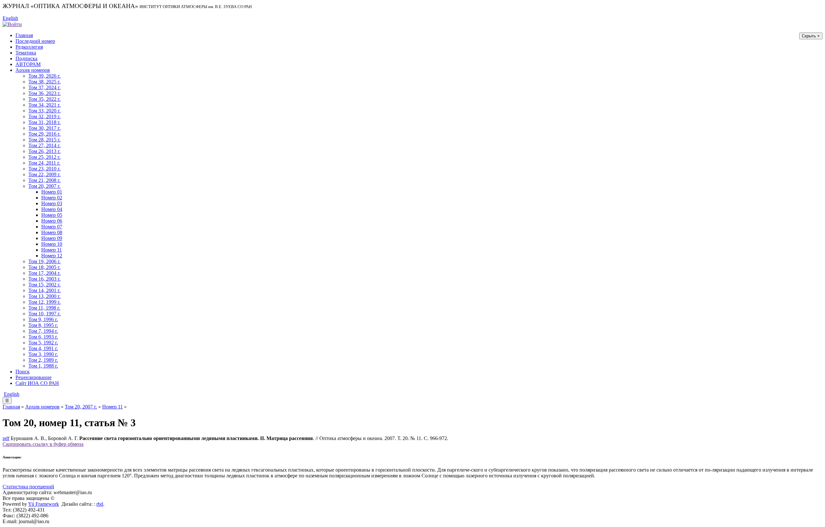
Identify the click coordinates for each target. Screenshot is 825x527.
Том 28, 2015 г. (44, 139)
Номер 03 (51, 203)
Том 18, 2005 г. (44, 267)
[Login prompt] (12, 24)
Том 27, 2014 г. (44, 145)
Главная (24, 35)
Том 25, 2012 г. (44, 157)
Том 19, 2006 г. (44, 261)
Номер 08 (51, 232)
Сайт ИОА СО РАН (37, 383)
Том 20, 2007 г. (44, 186)
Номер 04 (51, 209)
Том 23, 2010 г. (44, 168)
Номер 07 (51, 226)
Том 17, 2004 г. (44, 273)
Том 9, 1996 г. (43, 319)
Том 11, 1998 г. (44, 308)
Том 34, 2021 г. (44, 105)
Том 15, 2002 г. (44, 284)
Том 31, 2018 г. (44, 122)
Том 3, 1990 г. (43, 354)
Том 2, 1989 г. (43, 360)
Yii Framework (43, 504)
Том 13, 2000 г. (44, 296)
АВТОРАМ (28, 64)
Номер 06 (51, 221)
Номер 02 (51, 197)
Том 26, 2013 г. (44, 151)
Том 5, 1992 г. (43, 342)
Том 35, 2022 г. (44, 99)
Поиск (22, 371)
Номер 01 (51, 192)
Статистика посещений (28, 486)
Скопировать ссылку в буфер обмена (43, 444)
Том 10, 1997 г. (44, 313)
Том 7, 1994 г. (43, 331)
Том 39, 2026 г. (44, 76)
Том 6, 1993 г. (43, 337)
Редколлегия (29, 47)
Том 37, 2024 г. (44, 87)
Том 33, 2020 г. (44, 110)
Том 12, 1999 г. (44, 302)
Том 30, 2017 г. (44, 128)
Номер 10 (51, 244)
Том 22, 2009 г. (44, 174)
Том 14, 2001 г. (44, 290)
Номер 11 (51, 250)
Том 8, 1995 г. (43, 325)
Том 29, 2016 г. (44, 134)
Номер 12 (51, 255)
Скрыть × (811, 36)
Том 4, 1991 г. (43, 348)
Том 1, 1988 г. (43, 366)
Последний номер (35, 41)
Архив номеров (32, 70)
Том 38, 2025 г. (44, 81)
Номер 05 (51, 215)
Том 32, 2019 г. (44, 116)
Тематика (25, 52)
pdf (6, 438)
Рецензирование (33, 377)
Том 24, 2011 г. (44, 163)
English (10, 18)
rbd (99, 504)
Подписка (26, 58)
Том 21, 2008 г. (44, 180)
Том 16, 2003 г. (44, 279)
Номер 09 (51, 238)
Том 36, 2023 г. (44, 93)
